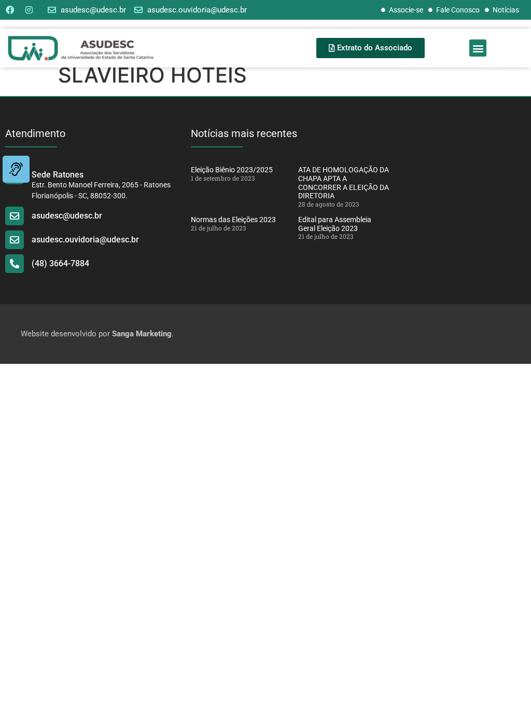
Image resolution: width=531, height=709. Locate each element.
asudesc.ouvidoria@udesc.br (85, 239)
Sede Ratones (57, 175)
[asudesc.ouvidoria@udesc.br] (14, 239)
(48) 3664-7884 (60, 263)
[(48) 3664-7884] (14, 263)
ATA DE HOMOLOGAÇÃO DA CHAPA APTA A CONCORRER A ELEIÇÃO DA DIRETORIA (343, 183)
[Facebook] (10, 10)
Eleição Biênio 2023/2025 (232, 170)
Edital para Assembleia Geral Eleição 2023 (334, 224)
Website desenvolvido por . (97, 333)
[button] (477, 48)
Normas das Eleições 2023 (233, 219)
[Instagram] (29, 10)
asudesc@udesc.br (67, 216)
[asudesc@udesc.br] (14, 216)
